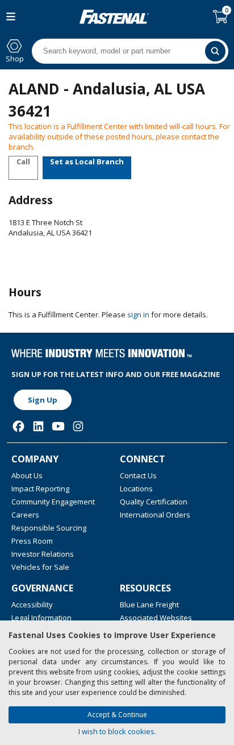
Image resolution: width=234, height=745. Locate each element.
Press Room (32, 541)
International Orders (155, 515)
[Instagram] (78, 426)
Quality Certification (153, 501)
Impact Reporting (40, 488)
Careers (25, 515)
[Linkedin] (38, 426)
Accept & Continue (117, 714)
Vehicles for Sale (40, 567)
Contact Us (138, 475)
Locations (136, 488)
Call (23, 161)
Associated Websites (156, 617)
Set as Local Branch (87, 161)
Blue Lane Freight (149, 604)
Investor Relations (42, 554)
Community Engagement (53, 501)
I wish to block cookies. (117, 731)
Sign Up (42, 400)
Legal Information (41, 617)
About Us (27, 475)
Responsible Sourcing (48, 528)
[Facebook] (18, 426)
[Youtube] (58, 426)
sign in (138, 314)
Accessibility (32, 604)
